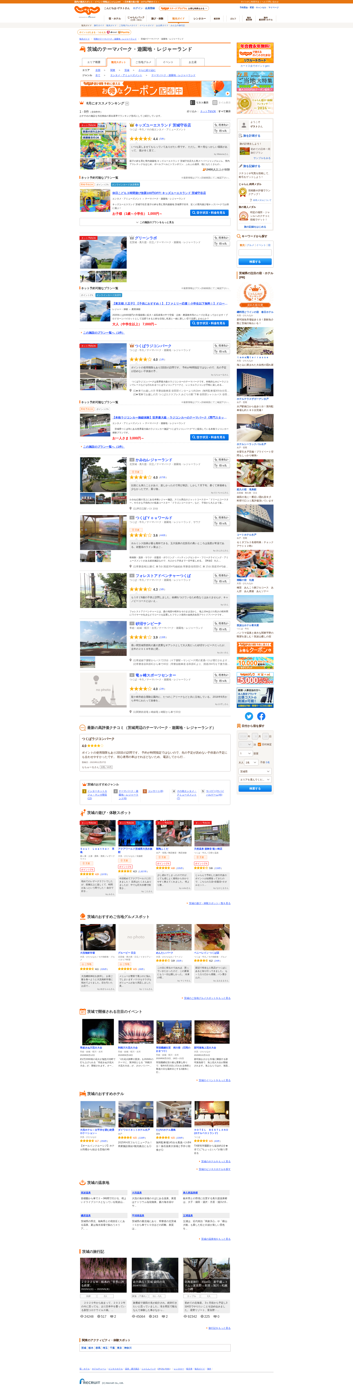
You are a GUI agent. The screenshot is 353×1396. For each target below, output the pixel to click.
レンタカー (200, 18)
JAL (163, 1369)
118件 (218, 868)
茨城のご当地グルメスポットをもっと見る (207, 998)
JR (159, 1369)
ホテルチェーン (99, 1369)
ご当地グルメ (143, 62)
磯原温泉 (86, 1215)
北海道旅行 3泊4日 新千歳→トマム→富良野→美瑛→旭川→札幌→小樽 (206, 1285)
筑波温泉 (86, 1192)
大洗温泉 (137, 1192)
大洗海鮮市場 (87, 952)
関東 (112, 70)
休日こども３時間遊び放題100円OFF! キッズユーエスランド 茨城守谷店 (159, 193)
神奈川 (128, 1347)
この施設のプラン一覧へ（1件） (104, 332)
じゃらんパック (136, 18)
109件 (180, 1138)
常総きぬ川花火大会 (91, 1047)
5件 (162, 138)
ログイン (138, 8)
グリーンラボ (146, 238)
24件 (217, 961)
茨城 (126, 70)
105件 (180, 868)
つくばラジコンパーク (153, 346)
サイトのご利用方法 (250, 1)
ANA (167, 1369)
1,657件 (143, 871)
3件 (162, 589)
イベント (168, 62)
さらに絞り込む (147, 70)
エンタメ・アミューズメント (126, 75)
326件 (104, 969)
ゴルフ (233, 18)
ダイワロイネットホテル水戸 (134, 1129)
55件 (179, 961)
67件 (162, 477)
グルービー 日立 (127, 952)
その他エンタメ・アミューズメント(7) (187, 795)
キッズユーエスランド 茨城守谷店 (163, 125)
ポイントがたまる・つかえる (92, 32)
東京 (119, 1347)
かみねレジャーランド (154, 460)
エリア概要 (94, 62)
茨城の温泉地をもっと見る (216, 1239)
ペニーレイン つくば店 (206, 952)
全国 (97, 70)
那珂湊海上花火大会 (205, 1047)
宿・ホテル (84, 1369)
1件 (162, 359)
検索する (255, 261)
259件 (104, 1141)
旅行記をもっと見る (220, 1328)
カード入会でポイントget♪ (255, 65)
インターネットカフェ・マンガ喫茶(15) (97, 795)
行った (221, 131)
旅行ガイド (99, 25)
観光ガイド (111, 25)
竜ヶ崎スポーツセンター (156, 675)
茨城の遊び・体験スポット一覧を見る (210, 903)
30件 (141, 969)
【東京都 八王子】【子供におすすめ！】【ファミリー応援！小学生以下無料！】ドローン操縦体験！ (170, 303)
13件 (162, 637)
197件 (104, 874)
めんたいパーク (164, 952)
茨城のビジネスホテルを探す (215, 1169)
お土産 (193, 62)
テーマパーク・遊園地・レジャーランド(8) (128, 795)
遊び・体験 (157, 18)
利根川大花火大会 (128, 1047)
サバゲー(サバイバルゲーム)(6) (215, 793)
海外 (249, 18)
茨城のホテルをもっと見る (216, 1161)
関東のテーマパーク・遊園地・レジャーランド (115, 39)
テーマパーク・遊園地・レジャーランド (173, 75)
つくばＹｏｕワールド (154, 518)
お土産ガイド (162, 25)
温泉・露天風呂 (132, 1369)
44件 (162, 535)
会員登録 (150, 8)
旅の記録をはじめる (255, 226)
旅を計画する (251, 135)
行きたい (221, 125)
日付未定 (267, 744)
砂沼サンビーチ (148, 624)
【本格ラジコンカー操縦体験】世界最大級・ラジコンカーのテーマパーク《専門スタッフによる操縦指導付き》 (169, 417)
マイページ (273, 7)
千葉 (112, 1347)
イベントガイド (147, 25)
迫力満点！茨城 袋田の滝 (149, 1281)
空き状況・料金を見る (209, 213)
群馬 (98, 1347)
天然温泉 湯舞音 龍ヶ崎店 (208, 848)
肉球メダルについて (262, 200)
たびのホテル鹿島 (166, 1129)
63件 (217, 1141)
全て (97, 75)
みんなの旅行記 (178, 25)
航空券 (217, 18)
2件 (162, 688)
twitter (249, 716)
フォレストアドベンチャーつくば (163, 576)
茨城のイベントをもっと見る (215, 1080)
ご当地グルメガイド (128, 25)
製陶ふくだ (162, 848)
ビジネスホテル (115, 1369)
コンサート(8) (155, 791)
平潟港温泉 (138, 1215)
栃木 (90, 1347)
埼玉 (105, 1347)
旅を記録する (251, 166)
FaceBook (261, 716)
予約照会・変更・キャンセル (253, 7)
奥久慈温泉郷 (190, 1192)
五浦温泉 (188, 1215)
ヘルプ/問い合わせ (270, 1)
